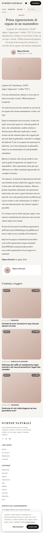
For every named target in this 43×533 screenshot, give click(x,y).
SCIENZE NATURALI (12, 3)
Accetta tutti (32, 527)
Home (4, 9)
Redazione (6, 456)
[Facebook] (3, 439)
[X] (6, 439)
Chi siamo (5, 453)
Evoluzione (6, 480)
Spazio (4, 476)
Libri (3, 499)
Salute (21, 15)
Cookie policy (30, 522)
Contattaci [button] (35, 3)
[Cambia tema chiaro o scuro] (27, 3)
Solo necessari (18, 527)
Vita (3, 483)
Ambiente (11, 9)
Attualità (5, 496)
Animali (20, 9)
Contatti (5, 459)
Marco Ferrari (23, 51)
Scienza (5, 493)
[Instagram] (10, 439)
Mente (4, 486)
